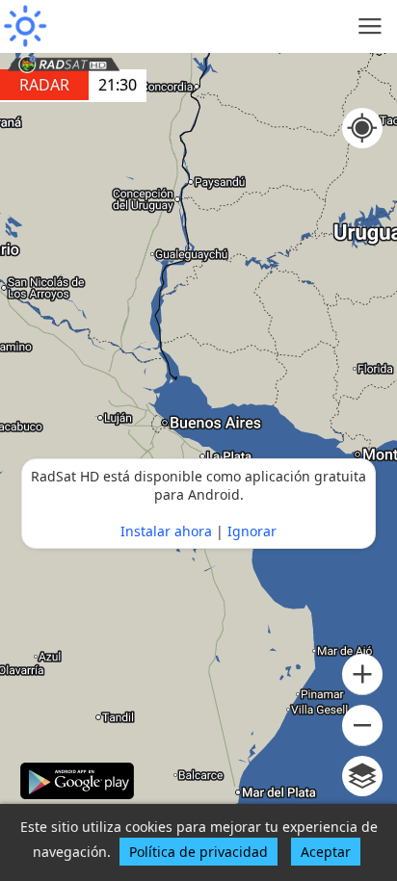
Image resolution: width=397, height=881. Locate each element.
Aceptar (326, 851)
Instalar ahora (166, 531)
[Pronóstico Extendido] (24, 26)
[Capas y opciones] (362, 776)
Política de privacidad (198, 851)
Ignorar (252, 531)
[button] (362, 674)
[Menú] (370, 26)
